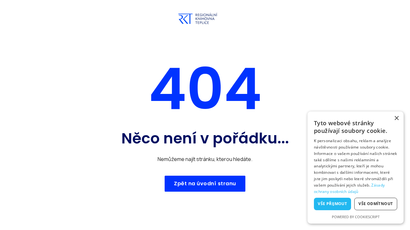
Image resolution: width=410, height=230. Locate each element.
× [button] (396, 118)
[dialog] (356, 167)
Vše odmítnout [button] (375, 203)
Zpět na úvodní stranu (205, 183)
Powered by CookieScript (356, 216)
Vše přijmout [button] (332, 203)
